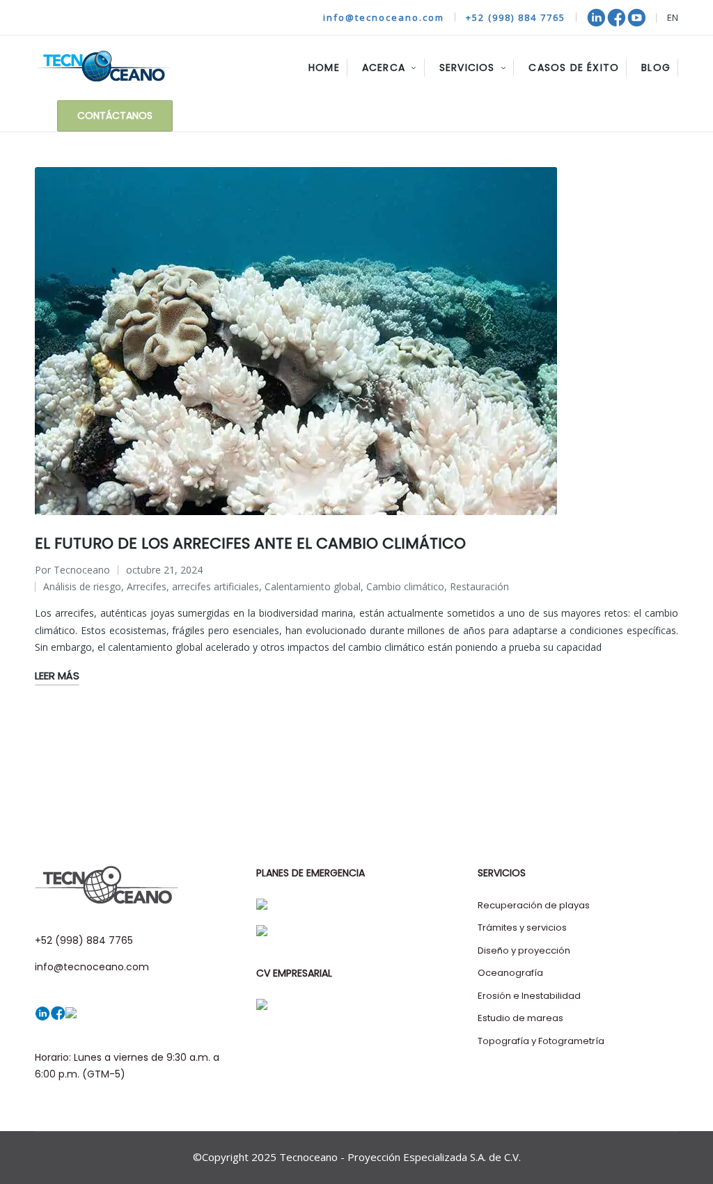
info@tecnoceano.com (383, 17)
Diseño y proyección (524, 950)
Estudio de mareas (520, 1018)
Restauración (479, 586)
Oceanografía (510, 972)
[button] (115, 116)
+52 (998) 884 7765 (515, 17)
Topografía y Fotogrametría (541, 1041)
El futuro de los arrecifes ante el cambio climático (250, 543)
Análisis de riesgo (82, 586)
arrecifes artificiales (215, 586)
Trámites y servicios (522, 927)
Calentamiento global (313, 586)
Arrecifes (146, 586)
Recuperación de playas (534, 905)
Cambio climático (405, 586)
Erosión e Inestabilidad (529, 995)
